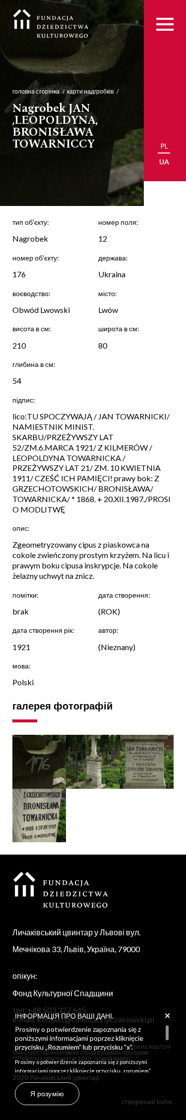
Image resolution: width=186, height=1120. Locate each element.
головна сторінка (36, 91)
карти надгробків (90, 91)
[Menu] (165, 24)
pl (164, 146)
